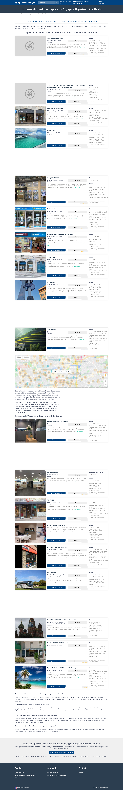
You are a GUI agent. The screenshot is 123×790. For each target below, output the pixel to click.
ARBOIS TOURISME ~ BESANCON (57, 422)
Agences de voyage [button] (65, 2)
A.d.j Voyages (51, 572)
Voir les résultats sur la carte (61, 371)
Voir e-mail (78, 53)
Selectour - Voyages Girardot (57, 547)
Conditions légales (52, 774)
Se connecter (101, 3)
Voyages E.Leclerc (53, 178)
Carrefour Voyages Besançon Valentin (60, 234)
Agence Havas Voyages (55, 38)
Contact (81, 772)
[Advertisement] (61, 69)
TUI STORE (50, 500)
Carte (78, 41)
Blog (16, 777)
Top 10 (29, 21)
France (17, 14)
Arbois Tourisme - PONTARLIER (57, 643)
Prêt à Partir (51, 130)
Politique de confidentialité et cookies (56, 775)
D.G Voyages (51, 282)
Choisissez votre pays (23, 787)
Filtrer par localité (90, 21)
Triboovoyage (51, 330)
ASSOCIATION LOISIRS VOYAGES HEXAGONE (61, 620)
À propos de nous (19, 772)
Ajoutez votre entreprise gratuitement (81, 3)
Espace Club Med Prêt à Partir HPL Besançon (62, 668)
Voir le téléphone (57, 53)
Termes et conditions (52, 772)
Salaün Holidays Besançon (56, 525)
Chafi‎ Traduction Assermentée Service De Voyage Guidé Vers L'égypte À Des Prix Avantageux (66, 86)
